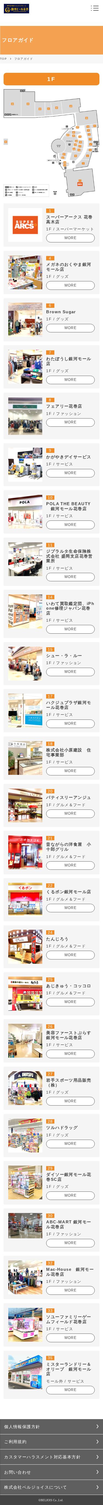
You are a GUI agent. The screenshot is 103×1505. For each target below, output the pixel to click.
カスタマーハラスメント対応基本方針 (42, 1457)
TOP (3, 58)
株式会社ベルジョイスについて (35, 1487)
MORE (71, 238)
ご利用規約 (15, 1441)
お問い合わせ (17, 1472)
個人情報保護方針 (22, 1426)
